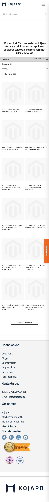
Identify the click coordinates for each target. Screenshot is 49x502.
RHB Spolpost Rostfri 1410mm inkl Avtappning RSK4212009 (11, 187)
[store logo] (11, 4)
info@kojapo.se (17, 396)
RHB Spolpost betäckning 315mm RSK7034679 (11, 111)
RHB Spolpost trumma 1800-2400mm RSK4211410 (36, 148)
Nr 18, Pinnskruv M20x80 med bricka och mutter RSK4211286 (34, 307)
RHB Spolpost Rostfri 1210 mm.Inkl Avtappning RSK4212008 (12, 227)
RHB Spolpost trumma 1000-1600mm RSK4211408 (36, 111)
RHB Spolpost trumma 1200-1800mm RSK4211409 (12, 148)
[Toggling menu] (43, 5)
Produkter (5, 59)
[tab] (24, 59)
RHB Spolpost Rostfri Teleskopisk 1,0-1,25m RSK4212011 (36, 226)
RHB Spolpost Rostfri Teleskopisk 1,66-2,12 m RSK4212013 (35, 267)
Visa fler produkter (24, 322)
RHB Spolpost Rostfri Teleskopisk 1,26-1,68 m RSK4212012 (12, 267)
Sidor (5, 69)
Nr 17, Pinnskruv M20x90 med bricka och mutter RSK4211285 (13, 307)
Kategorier (7, 64)
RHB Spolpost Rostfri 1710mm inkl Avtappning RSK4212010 (34, 187)
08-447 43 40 (18, 392)
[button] (38, 58)
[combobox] (24, 14)
